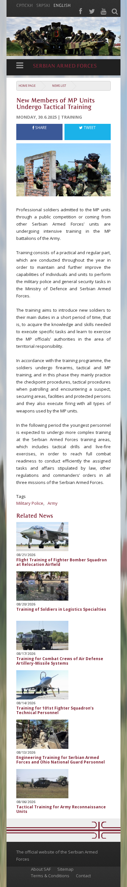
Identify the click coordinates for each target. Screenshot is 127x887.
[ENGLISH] (62, 5)
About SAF (41, 869)
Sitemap (65, 869)
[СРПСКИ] (24, 5)
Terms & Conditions (50, 876)
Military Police (29, 503)
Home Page (27, 86)
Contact (83, 876)
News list (59, 86)
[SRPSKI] (43, 5)
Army (53, 503)
